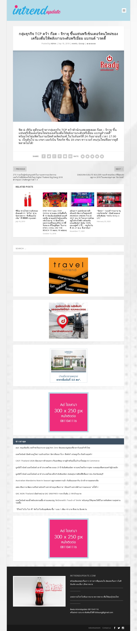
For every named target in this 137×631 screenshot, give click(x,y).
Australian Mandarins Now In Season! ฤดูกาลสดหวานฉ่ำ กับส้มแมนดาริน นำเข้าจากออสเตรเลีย (57, 480)
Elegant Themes (30, 628)
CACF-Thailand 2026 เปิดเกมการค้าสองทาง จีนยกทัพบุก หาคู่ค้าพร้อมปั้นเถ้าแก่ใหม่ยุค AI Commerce (57, 460)
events (74, 43)
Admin (53, 43)
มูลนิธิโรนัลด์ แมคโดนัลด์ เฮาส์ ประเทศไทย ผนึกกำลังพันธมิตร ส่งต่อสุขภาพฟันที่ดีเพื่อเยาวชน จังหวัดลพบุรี (59, 474)
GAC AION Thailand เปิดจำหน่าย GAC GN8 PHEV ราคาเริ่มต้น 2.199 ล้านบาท (48, 493)
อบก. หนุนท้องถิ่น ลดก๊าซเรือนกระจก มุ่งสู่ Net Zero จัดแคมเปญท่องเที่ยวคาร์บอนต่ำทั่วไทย (53, 447)
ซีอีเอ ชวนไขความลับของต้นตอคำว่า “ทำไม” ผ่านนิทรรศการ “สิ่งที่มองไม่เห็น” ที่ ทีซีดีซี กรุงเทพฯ (27, 214)
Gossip (81, 43)
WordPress (53, 628)
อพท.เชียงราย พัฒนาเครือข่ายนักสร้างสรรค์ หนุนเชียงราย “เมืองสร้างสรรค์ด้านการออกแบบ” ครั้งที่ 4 (57, 487)
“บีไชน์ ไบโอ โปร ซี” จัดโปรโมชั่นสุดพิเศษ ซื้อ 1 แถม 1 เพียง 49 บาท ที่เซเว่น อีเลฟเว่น (51, 509)
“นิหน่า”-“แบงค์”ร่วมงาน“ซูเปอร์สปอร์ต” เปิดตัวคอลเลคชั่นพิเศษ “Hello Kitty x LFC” (109, 214)
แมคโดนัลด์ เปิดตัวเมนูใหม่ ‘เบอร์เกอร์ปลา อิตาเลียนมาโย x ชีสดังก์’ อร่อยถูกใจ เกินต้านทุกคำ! (54, 454)
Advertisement (94, 628)
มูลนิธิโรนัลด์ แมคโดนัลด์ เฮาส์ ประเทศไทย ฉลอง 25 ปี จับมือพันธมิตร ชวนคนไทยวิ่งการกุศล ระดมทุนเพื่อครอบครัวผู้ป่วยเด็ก (67, 467)
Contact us (106, 628)
